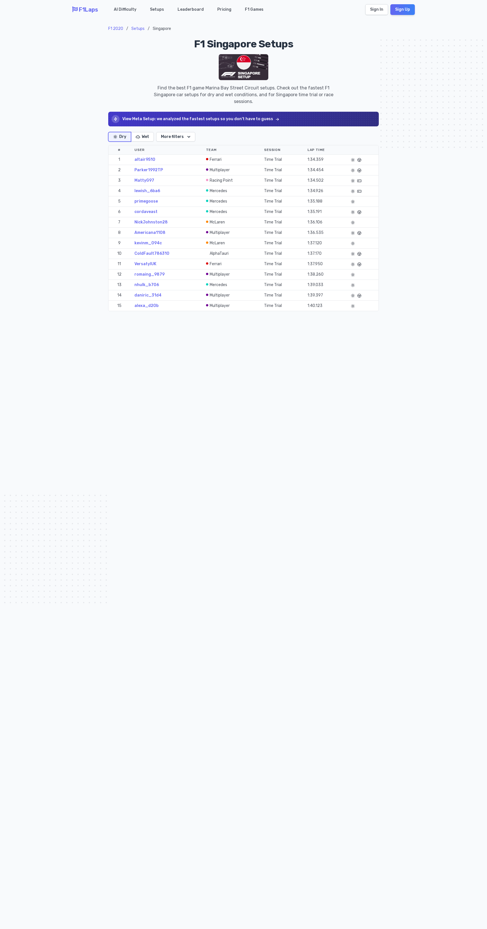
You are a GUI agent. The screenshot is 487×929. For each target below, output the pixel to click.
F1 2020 (115, 28)
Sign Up (402, 9)
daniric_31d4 (147, 295)
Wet (145, 136)
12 (119, 274)
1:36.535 (315, 232)
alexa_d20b (146, 305)
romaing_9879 (149, 274)
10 (119, 253)
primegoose (146, 201)
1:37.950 (315, 264)
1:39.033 (315, 284)
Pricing (224, 9)
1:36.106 (314, 222)
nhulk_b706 (146, 284)
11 (119, 264)
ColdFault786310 (151, 253)
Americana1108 (149, 232)
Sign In (376, 9)
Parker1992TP (148, 170)
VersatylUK (145, 264)
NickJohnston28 (151, 222)
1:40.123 (314, 305)
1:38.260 (315, 274)
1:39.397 (315, 295)
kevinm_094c (148, 243)
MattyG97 (144, 180)
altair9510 (144, 159)
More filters (172, 136)
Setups (157, 9)
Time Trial (273, 159)
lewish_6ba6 (147, 190)
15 (119, 305)
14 (119, 295)
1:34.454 (315, 170)
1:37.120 (314, 243)
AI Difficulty (125, 9)
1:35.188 (314, 201)
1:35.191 (314, 211)
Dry (122, 136)
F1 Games (254, 9)
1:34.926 (315, 190)
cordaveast (146, 211)
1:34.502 (315, 180)
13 (119, 284)
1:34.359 (315, 159)
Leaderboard (191, 9)
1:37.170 (314, 253)
